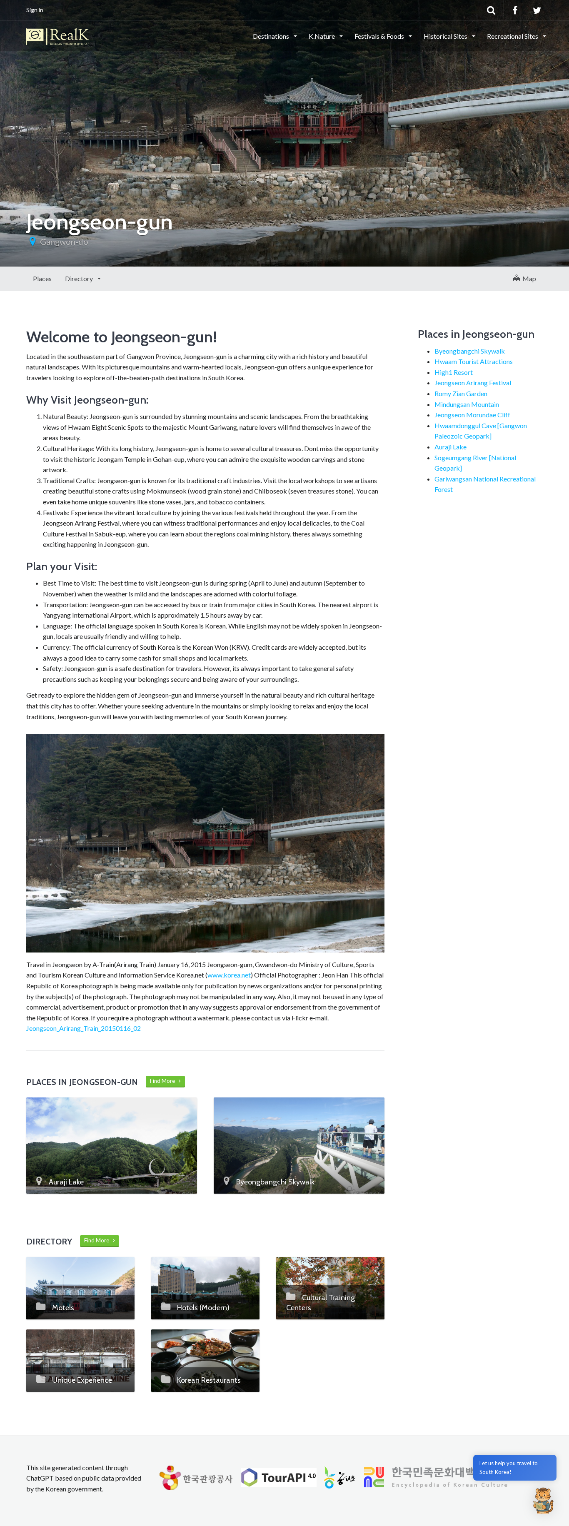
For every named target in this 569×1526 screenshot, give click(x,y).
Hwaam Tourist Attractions (473, 361)
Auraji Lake (450, 447)
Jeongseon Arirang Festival (472, 382)
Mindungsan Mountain (466, 404)
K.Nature (322, 36)
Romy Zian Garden (460, 393)
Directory (79, 278)
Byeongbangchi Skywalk (469, 351)
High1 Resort (453, 372)
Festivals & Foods (379, 36)
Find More (164, 1080)
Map (528, 278)
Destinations (271, 36)
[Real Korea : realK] (57, 35)
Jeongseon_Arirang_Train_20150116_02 (83, 1028)
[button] (543, 1500)
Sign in (34, 9)
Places (42, 278)
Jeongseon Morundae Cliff (472, 415)
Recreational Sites (513, 36)
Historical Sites (446, 36)
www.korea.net (229, 975)
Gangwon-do (64, 242)
